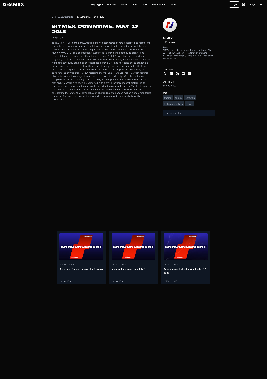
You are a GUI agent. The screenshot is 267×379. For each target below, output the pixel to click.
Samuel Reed (169, 85)
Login (234, 4)
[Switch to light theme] (243, 4)
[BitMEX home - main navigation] (13, 4)
